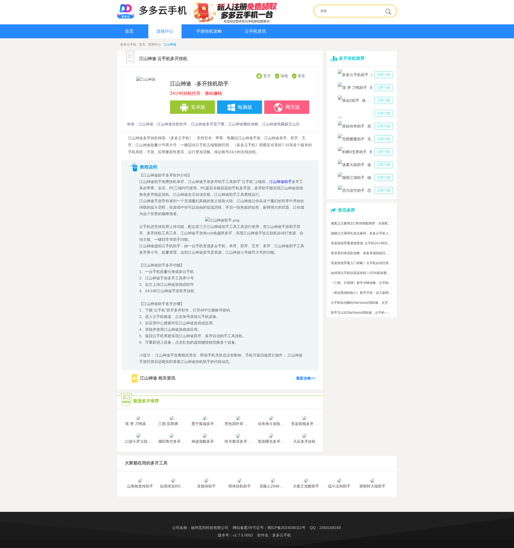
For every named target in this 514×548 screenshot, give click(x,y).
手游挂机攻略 (209, 31)
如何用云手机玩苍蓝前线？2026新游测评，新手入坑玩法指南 (361, 273)
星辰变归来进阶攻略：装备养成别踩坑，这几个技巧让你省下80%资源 (361, 253)
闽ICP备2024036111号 (286, 528)
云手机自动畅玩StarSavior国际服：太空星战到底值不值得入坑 (361, 303)
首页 (129, 31)
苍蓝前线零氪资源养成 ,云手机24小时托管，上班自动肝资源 (361, 243)
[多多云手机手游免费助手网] (152, 9)
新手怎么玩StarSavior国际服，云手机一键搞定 (361, 312)
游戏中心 (164, 31)
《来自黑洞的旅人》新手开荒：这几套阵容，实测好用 (361, 293)
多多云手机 (128, 44)
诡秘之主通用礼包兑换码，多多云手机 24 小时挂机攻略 (361, 233)
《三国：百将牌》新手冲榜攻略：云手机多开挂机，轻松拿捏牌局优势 (361, 283)
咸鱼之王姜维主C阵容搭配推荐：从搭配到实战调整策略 (361, 223)
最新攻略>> (305, 378)
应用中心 (154, 44)
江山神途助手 (280, 181)
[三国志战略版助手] (365, 113)
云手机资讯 (255, 31)
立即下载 (383, 75)
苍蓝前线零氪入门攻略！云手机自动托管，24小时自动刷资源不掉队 (361, 263)
